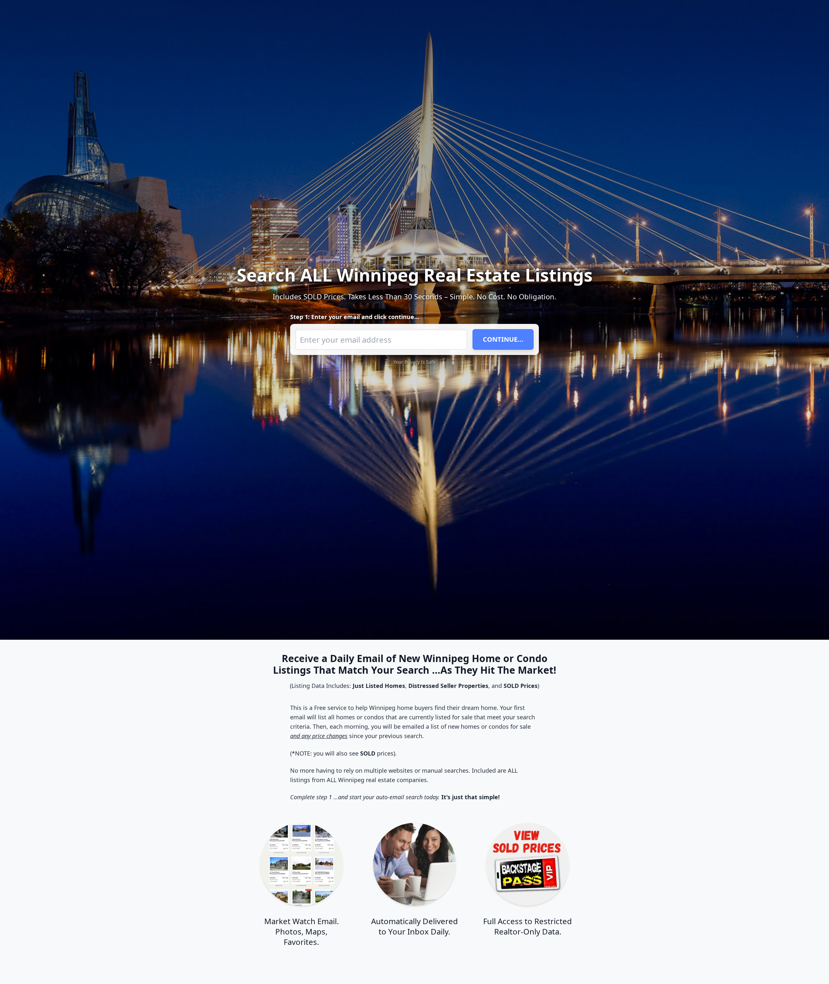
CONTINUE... (503, 339)
